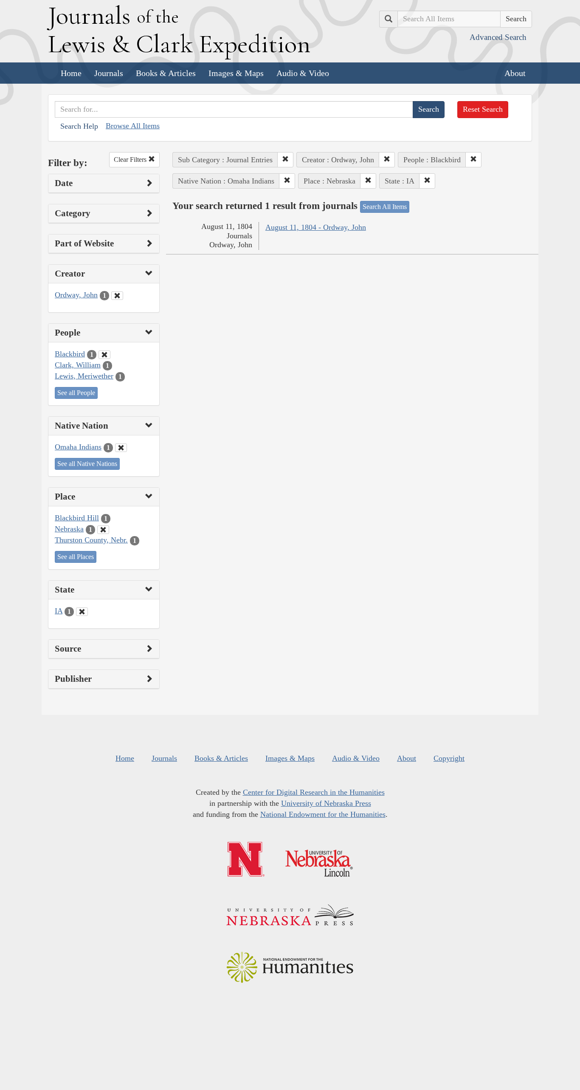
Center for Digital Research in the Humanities (314, 792)
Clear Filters (131, 159)
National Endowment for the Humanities (323, 814)
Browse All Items (133, 125)
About (515, 73)
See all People (76, 392)
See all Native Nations (87, 463)
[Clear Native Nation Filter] (121, 447)
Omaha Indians (78, 447)
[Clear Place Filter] (103, 529)
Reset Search (483, 109)
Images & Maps (236, 73)
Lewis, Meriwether (84, 376)
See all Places (75, 556)
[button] (285, 159)
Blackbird (70, 354)
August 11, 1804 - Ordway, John (315, 227)
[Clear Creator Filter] (117, 295)
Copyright (449, 758)
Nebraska (69, 529)
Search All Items (385, 206)
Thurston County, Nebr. (91, 540)
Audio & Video (302, 73)
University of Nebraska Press (326, 803)
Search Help (79, 126)
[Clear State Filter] (82, 611)
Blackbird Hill (77, 518)
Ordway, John (76, 295)
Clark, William (78, 365)
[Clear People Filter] (104, 354)
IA (58, 611)
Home (71, 73)
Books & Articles (166, 73)
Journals (108, 73)
